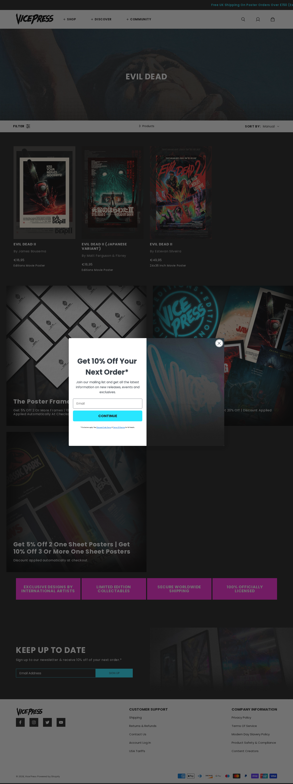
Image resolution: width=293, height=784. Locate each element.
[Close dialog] (219, 343)
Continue (107, 415)
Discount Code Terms (103, 427)
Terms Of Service (119, 427)
